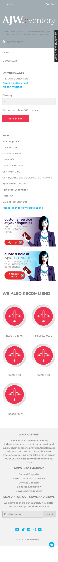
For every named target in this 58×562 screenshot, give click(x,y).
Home (5, 52)
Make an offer (16, 118)
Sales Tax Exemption (29, 486)
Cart (53, 4)
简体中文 (11, 41)
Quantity (7, 95)
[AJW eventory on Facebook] (28, 530)
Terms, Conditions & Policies (29, 478)
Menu (9, 4)
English (19, 41)
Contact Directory (29, 482)
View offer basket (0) (56, 46)
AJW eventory (31, 539)
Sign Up (49, 514)
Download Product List (29, 490)
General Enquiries (29, 474)
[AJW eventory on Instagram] (34, 530)
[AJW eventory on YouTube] (40, 530)
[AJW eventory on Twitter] (23, 530)
